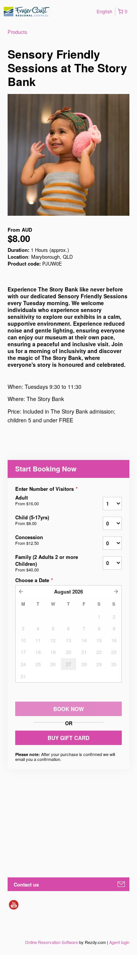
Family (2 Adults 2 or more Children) (46, 563)
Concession (29, 540)
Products (17, 31)
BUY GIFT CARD (68, 738)
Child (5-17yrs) (32, 520)
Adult (27, 500)
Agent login (119, 942)
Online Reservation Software (51, 942)
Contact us (26, 884)
